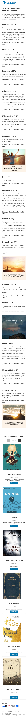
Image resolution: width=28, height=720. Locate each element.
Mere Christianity (14, 603)
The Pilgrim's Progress (14, 689)
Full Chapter (5, 42)
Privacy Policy (9, 711)
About (3, 711)
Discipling (14, 517)
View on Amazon (14, 482)
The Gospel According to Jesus (14, 560)
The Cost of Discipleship (14, 474)
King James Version (15, 17)
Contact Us (17, 711)
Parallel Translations (14, 42)
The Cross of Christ (14, 646)
